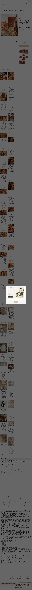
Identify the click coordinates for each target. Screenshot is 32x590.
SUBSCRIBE (16, 301)
